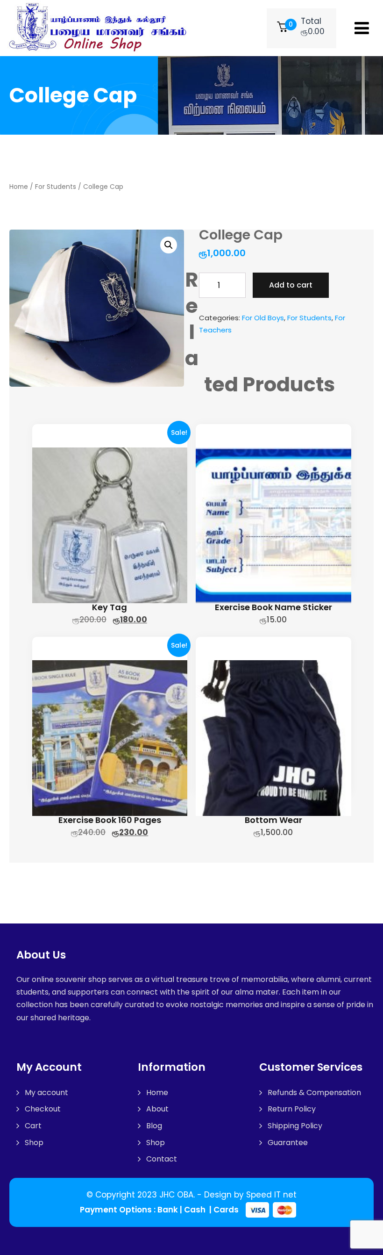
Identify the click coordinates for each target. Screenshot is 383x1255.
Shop (34, 1142)
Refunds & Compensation (314, 1092)
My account (46, 1092)
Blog (154, 1125)
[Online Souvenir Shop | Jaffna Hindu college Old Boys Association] (100, 28)
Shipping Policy (295, 1125)
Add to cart (290, 285)
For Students (55, 186)
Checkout (43, 1109)
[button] (168, 245)
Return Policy (292, 1109)
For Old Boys (263, 318)
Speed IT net (271, 1194)
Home (18, 186)
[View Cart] (282, 28)
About (157, 1109)
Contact (161, 1159)
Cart (33, 1125)
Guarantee (288, 1142)
